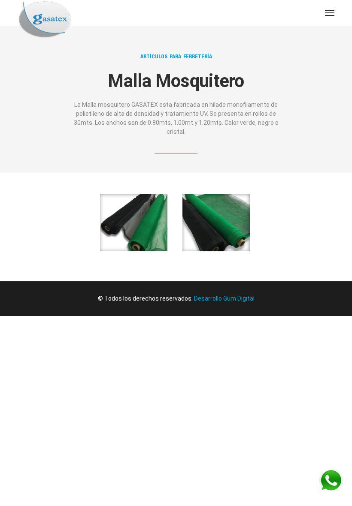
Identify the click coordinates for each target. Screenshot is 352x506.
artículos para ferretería (176, 56)
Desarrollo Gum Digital (224, 298)
